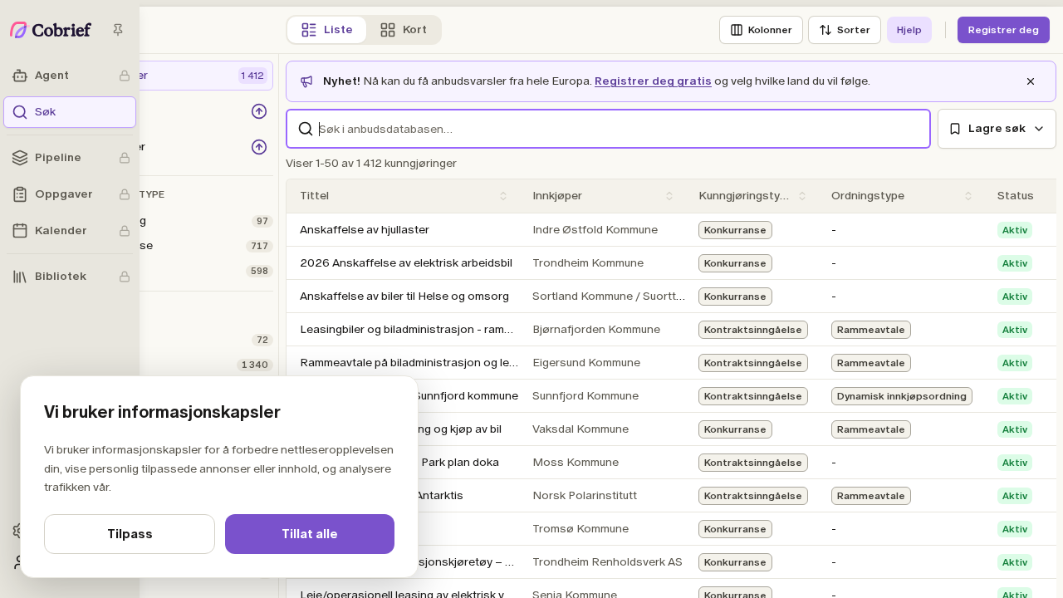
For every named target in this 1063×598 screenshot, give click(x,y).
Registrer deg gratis (653, 81)
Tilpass (130, 534)
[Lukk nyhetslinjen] (1030, 81)
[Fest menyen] (118, 30)
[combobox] (608, 129)
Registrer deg (1003, 30)
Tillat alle (310, 534)
